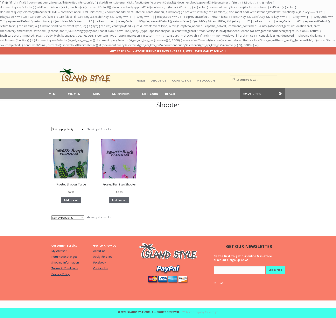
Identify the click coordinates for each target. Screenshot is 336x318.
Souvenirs (121, 94)
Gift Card (150, 94)
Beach (170, 94)
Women (74, 94)
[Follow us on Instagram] (223, 283)
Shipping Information (65, 262)
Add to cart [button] (71, 200)
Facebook (99, 262)
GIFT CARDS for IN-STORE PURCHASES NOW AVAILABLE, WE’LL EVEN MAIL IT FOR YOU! (168, 51)
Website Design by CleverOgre (200, 312)
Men (52, 94)
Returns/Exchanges (64, 256)
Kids (96, 94)
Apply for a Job (103, 256)
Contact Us (181, 80)
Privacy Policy (60, 274)
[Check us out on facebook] (217, 283)
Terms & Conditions (64, 268)
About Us (158, 80)
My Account (207, 80)
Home (141, 80)
